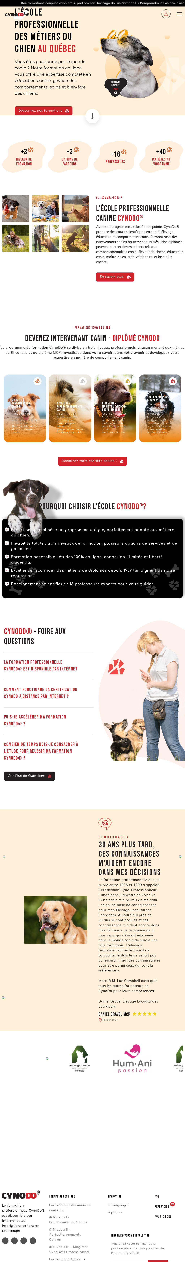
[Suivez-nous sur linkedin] (14, 1240)
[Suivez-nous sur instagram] (23, 1240)
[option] (92, 61)
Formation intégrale (65, 1259)
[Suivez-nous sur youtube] (33, 1240)
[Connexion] (166, 14)
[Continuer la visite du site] (92, 118)
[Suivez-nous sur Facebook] (5, 1240)
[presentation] (4, 857)
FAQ (157, 1196)
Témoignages (118, 1205)
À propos (115, 1212)
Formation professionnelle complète (70, 1208)
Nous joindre (163, 1216)
